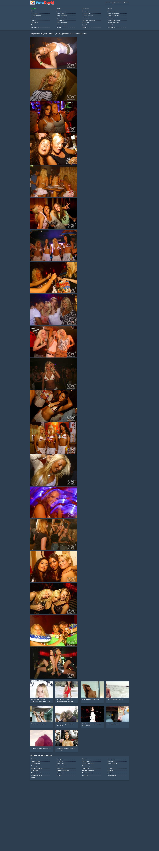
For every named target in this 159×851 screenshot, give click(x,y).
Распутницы (60, 772)
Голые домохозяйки (88, 763)
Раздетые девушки (36, 772)
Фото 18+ (59, 775)
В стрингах (60, 761)
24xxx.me (126, 2)
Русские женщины (87, 772)
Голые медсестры (113, 763)
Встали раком (86, 761)
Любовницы (34, 770)
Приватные (111, 770)
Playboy (33, 759)
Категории (109, 2)
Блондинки (111, 759)
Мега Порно (111, 27)
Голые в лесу (60, 763)
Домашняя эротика (87, 765)
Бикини (84, 759)
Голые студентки (36, 765)
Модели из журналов (63, 770)
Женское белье (112, 765)
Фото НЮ (85, 775)
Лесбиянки (85, 768)
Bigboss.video (117, 2)
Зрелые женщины (36, 768)
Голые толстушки (62, 765)
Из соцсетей (60, 768)
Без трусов (60, 759)
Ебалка (84, 27)
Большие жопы (35, 761)
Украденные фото (36, 775)
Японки (33, 777)
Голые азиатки (35, 763)
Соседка (110, 772)
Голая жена (111, 761)
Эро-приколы (112, 775)
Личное (110, 768)
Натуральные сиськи (88, 770)
